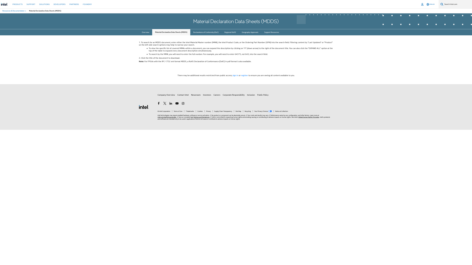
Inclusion (251, 95)
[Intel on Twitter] (165, 104)
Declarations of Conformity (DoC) (206, 32)
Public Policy (262, 95)
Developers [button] (60, 4)
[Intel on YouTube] (177, 104)
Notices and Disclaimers (202, 117)
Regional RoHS (230, 32)
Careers (217, 95)
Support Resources (271, 32)
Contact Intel (183, 95)
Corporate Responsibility (234, 95)
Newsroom (196, 95)
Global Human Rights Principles (308, 117)
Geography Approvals (250, 32)
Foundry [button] (87, 4)
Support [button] (31, 4)
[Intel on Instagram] (183, 104)
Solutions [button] (44, 4)
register (244, 75)
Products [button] (18, 4)
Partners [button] (74, 4)
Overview (145, 32)
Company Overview (166, 95)
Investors (207, 95)
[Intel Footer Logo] (144, 107)
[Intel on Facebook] (159, 104)
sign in (235, 75)
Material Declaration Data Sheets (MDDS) (171, 32)
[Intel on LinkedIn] (171, 104)
